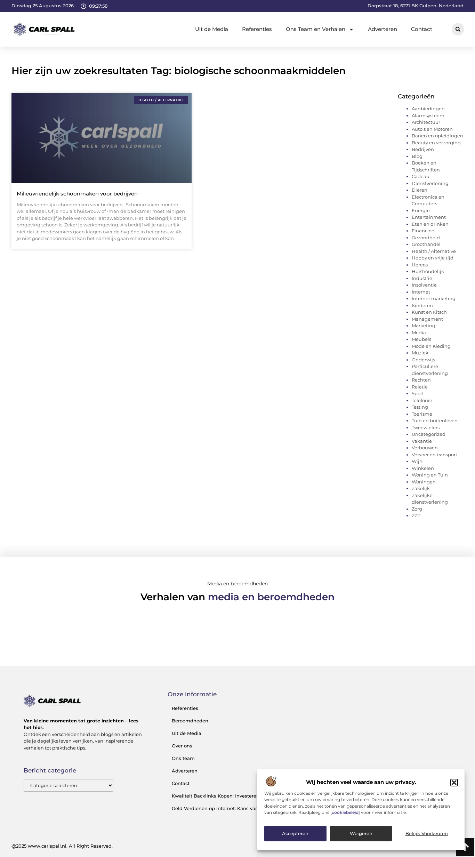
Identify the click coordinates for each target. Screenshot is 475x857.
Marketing (423, 325)
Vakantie (422, 441)
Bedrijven (423, 149)
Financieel (424, 230)
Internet (421, 292)
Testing (420, 407)
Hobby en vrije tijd (432, 258)
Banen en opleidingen (437, 135)
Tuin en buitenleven (435, 420)
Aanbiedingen (428, 108)
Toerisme (422, 414)
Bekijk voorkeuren (426, 833)
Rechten (421, 380)
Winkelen (423, 468)
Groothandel (426, 244)
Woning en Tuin (430, 475)
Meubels (421, 339)
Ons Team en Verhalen (315, 29)
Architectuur (426, 122)
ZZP (416, 515)
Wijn (417, 461)
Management (427, 319)
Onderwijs (423, 359)
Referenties (257, 29)
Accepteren (295, 833)
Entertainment (429, 217)
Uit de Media (211, 29)
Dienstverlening (430, 183)
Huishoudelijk (428, 271)
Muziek (420, 352)
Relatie (420, 387)
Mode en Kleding (431, 346)
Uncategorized (428, 434)
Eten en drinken (430, 224)
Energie (421, 210)
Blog (417, 156)
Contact (421, 29)
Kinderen (422, 305)
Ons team (183, 758)
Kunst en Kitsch (429, 312)
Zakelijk (421, 488)
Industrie (422, 278)
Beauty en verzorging (436, 142)
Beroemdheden (190, 720)
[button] (454, 782)
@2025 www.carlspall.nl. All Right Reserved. (62, 846)
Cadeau (420, 176)
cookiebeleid (345, 812)
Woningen (424, 481)
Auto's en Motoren (432, 129)
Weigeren (361, 833)
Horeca (420, 264)
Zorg (417, 509)
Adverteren (382, 29)
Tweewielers (426, 427)
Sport (418, 393)
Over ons (182, 745)
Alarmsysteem (428, 115)
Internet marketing (434, 298)
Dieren (419, 190)
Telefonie (422, 400)
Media (419, 332)
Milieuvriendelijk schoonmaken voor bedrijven (77, 193)
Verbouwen (425, 447)
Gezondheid (426, 237)
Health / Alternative (434, 251)
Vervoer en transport (434, 454)
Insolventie (424, 285)
